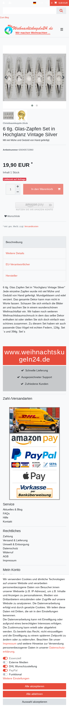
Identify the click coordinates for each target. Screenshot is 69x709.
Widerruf (8, 552)
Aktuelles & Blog (12, 509)
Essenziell (15, 658)
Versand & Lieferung (15, 540)
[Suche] (61, 10)
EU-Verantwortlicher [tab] (18, 264)
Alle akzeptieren (34, 686)
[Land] (34, 3)
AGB (5, 556)
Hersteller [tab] (11, 275)
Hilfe (5, 517)
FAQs (6, 513)
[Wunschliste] (47, 3)
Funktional (15, 674)
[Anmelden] (4, 3)
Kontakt (7, 521)
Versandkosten (31, 226)
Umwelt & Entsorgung (16, 544)
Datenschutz (10, 548)
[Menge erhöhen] (17, 186)
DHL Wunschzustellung (23, 666)
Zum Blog (4, 17)
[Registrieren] (10, 3)
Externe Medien (18, 662)
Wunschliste (13, 216)
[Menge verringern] (17, 192)
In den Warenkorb (42, 189)
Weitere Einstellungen (16, 678)
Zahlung (8, 536)
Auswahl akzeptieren (34, 701)
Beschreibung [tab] (14, 242)
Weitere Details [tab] (15, 253)
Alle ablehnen (34, 693)
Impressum (9, 560)
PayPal (13, 670)
